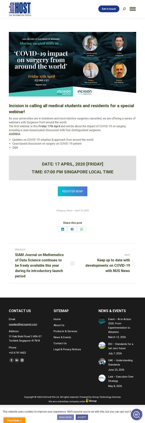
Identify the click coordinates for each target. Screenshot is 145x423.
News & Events (62, 337)
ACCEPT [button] (82, 417)
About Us (59, 325)
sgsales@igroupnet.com (23, 324)
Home (57, 319)
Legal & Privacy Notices (67, 349)
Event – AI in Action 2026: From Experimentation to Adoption (119, 326)
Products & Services (65, 331)
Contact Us (60, 343)
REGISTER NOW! (72, 191)
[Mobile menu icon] (132, 9)
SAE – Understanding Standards (120, 362)
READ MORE (65, 417)
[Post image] (102, 320)
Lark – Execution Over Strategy (121, 379)
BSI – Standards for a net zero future (120, 346)
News (69, 210)
